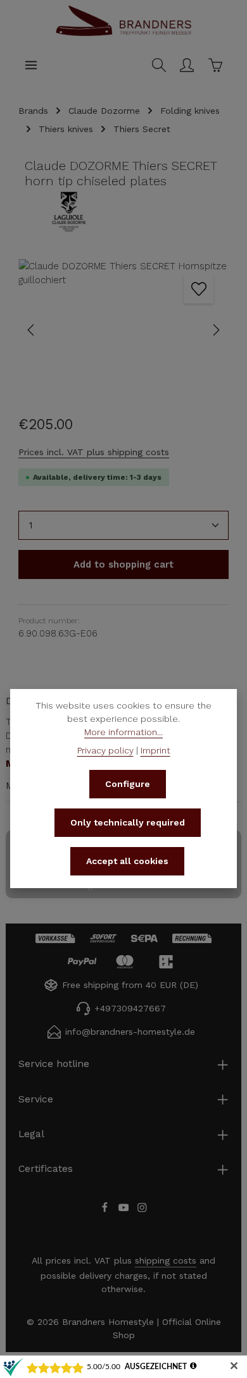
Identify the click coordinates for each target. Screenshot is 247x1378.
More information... (123, 732)
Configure (127, 784)
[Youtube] (125, 1209)
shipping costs (165, 1260)
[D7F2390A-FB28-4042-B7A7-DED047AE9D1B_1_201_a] (123, 330)
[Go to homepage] (123, 34)
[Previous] (31, 330)
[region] (123, 330)
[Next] (215, 330)
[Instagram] (142, 1209)
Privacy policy (105, 750)
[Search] (159, 65)
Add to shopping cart (123, 564)
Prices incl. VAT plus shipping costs (93, 452)
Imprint (155, 750)
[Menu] (31, 65)
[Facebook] (106, 1209)
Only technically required (127, 822)
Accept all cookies (127, 861)
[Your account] (187, 65)
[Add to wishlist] (198, 288)
